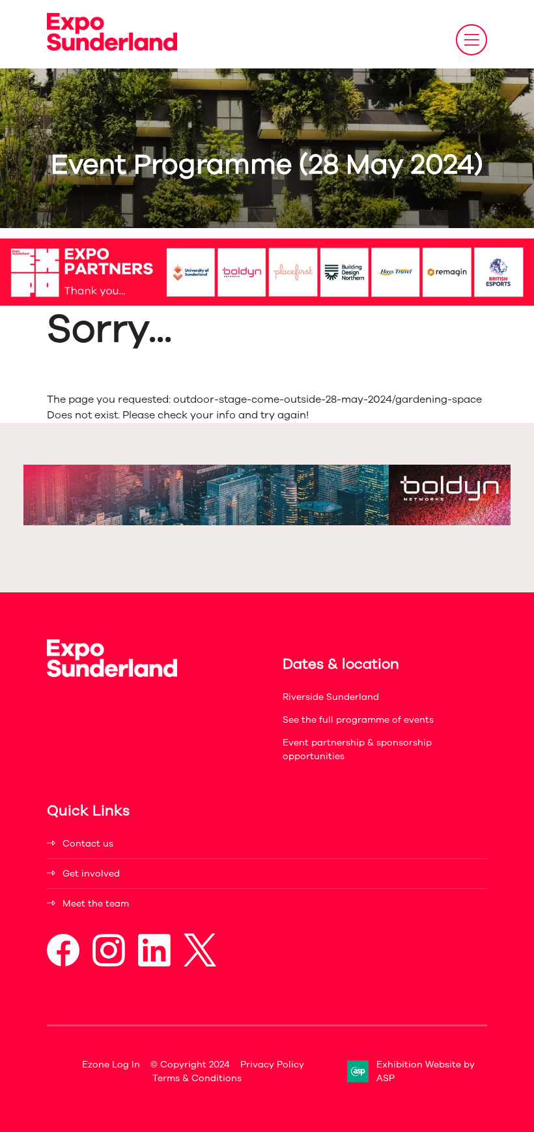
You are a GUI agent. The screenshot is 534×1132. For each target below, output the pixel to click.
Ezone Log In (111, 1064)
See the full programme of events (358, 720)
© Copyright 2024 (190, 1064)
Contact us (88, 843)
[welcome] (112, 47)
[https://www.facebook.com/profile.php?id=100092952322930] (63, 963)
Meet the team (96, 903)
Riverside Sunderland (331, 697)
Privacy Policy (272, 1064)
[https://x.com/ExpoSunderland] (200, 963)
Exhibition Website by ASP (425, 1071)
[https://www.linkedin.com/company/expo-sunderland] (154, 963)
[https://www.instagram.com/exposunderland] (108, 963)
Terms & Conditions (197, 1078)
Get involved (91, 873)
